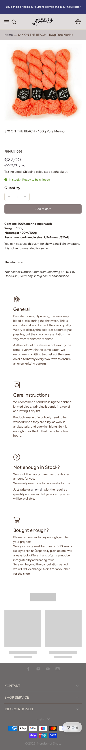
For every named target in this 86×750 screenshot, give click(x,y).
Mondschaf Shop (48, 743)
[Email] (57, 669)
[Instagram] (38, 669)
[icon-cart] (77, 21)
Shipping (29, 171)
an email (36, 489)
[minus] (9, 196)
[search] (14, 21)
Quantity (12, 187)
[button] (43, 209)
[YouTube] (48, 669)
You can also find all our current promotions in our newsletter (43, 6)
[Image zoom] (43, 82)
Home (8, 34)
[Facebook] (28, 669)
